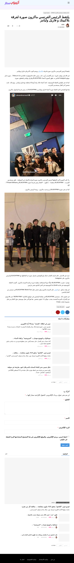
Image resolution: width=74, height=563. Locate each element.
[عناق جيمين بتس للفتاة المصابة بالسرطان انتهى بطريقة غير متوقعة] (60, 372)
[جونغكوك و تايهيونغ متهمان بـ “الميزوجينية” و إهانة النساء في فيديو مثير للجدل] (60, 343)
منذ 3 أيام (40, 358)
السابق (65, 382)
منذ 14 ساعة (40, 331)
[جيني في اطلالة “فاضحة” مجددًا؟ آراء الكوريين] (60, 329)
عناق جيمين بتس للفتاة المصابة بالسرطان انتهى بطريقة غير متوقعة (29, 367)
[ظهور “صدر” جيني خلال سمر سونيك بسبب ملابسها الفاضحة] (64, 518)
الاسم (66, 418)
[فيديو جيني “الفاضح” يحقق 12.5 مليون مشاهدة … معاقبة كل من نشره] (60, 358)
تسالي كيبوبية (46, 12)
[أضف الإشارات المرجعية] (5, 26)
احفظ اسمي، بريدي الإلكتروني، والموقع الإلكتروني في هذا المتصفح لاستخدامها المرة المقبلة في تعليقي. (36, 438)
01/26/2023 (61, 27)
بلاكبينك (41, 71)
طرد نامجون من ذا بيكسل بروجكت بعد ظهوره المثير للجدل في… (39, 535)
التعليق (66, 399)
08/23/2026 (44, 527)
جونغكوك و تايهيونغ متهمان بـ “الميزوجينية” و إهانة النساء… (32, 338)
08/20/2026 (44, 537)
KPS (63, 25)
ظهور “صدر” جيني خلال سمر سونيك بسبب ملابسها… (42, 515)
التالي (60, 382)
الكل (6, 454)
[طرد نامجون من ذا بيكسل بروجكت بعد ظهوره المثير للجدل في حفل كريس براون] (64, 538)
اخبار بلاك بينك (60, 307)
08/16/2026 (44, 517)
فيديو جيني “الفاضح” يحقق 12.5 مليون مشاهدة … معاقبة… (31, 353)
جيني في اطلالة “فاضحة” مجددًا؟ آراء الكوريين (36, 324)
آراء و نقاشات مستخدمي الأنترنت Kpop (60, 12)
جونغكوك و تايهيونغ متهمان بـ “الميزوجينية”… (44, 525)
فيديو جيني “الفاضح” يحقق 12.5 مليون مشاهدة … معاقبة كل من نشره (45, 506)
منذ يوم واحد (40, 346)
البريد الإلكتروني (63, 427)
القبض (56, 290)
